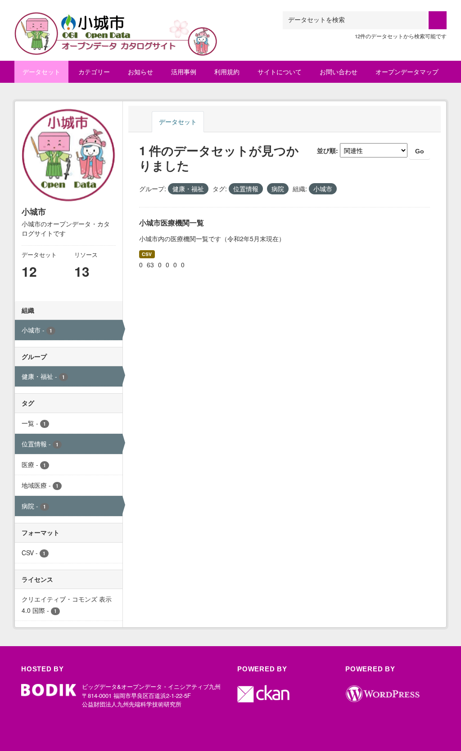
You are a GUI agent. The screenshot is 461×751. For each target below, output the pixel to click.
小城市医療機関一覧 (171, 222)
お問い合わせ (338, 71)
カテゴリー (94, 71)
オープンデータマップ (406, 71)
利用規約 (227, 71)
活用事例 (183, 71)
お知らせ (140, 71)
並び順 (326, 150)
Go (419, 151)
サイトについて (280, 71)
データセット (41, 71)
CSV (147, 254)
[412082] (116, 22)
